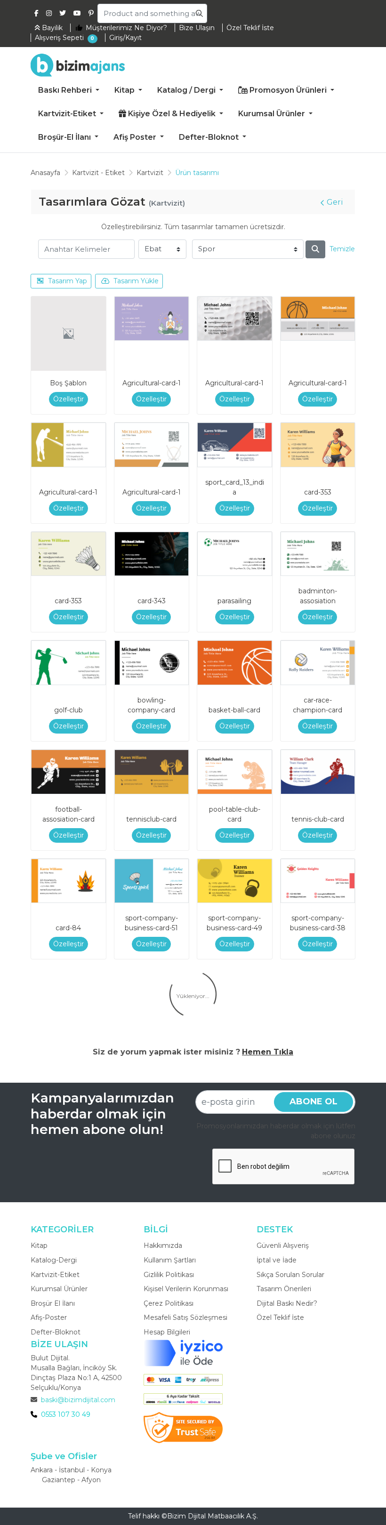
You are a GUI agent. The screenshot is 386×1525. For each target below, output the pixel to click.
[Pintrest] (91, 13)
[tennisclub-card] (151, 772)
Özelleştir (68, 399)
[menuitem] (69, 91)
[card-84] (68, 881)
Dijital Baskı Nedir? (287, 1303)
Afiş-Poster (49, 1317)
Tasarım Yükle (136, 281)
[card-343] (151, 554)
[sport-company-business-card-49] (234, 881)
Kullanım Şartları (170, 1260)
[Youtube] (77, 13)
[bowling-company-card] (151, 662)
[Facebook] (36, 13)
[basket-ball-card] (234, 662)
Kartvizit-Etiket (55, 1274)
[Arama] (315, 249)
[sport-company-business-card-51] (151, 881)
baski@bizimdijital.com (78, 1400)
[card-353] (318, 445)
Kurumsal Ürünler (59, 1289)
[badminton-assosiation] (318, 554)
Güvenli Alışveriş (283, 1245)
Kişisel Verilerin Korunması (186, 1289)
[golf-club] (68, 662)
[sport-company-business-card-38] (318, 881)
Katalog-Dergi (54, 1260)
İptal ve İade (277, 1260)
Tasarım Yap (67, 281)
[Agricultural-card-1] (151, 318)
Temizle (342, 249)
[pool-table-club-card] (234, 772)
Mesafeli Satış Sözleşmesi (185, 1317)
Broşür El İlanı (53, 1303)
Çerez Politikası (168, 1303)
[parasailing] (234, 554)
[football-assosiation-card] (68, 772)
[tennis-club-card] (318, 772)
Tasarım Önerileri (284, 1289)
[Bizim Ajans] (78, 65)
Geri (335, 202)
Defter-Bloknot (55, 1332)
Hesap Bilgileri (167, 1332)
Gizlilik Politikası (169, 1274)
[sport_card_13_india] (234, 445)
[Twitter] (63, 13)
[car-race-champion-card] (318, 662)
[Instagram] (49, 13)
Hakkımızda (163, 1245)
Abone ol (314, 1101)
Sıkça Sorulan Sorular (290, 1274)
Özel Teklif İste (280, 1317)
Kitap (39, 1245)
